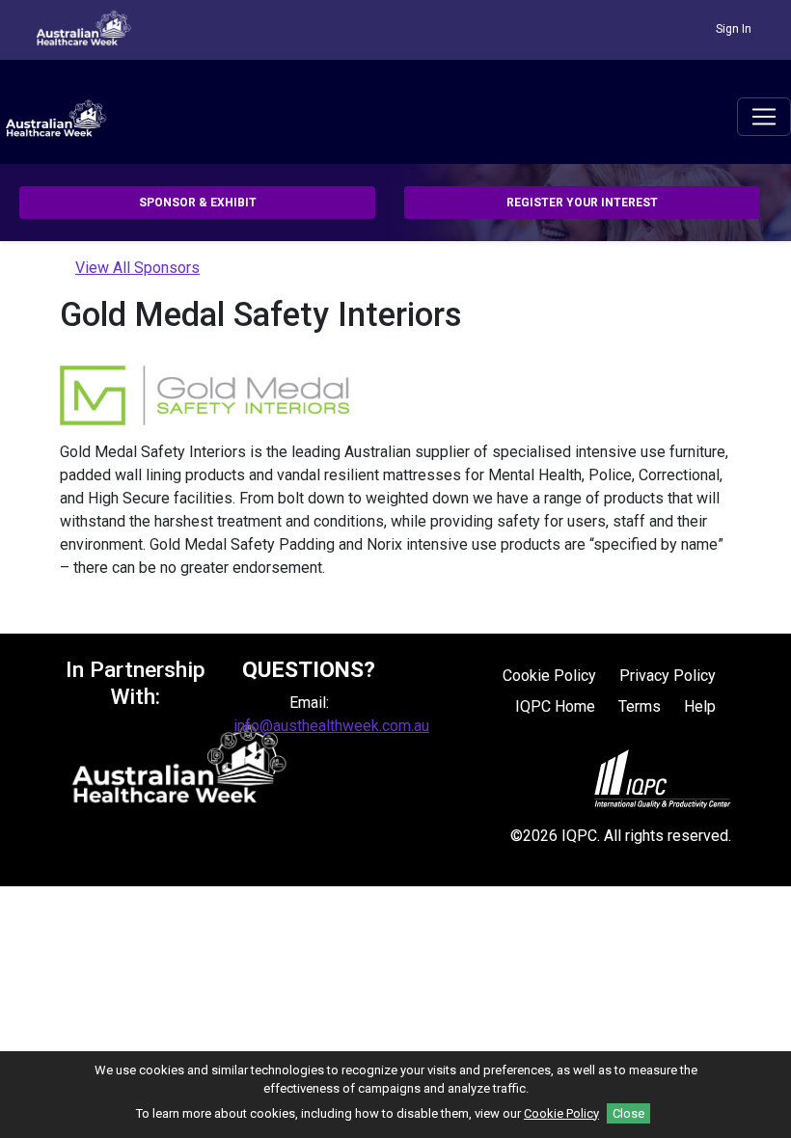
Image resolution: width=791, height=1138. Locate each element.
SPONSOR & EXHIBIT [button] (198, 202)
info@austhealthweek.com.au (331, 726)
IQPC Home (555, 706)
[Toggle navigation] (764, 116)
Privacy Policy (667, 675)
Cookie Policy (549, 675)
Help (700, 706)
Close (628, 1113)
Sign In (733, 29)
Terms (639, 706)
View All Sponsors (137, 267)
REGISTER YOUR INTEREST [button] (582, 202)
